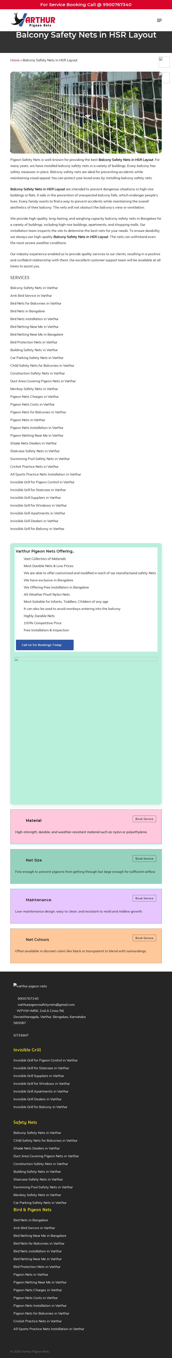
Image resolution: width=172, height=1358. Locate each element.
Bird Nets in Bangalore (27, 311)
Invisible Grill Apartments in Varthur (37, 513)
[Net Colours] (85, 946)
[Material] (85, 827)
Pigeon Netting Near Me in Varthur (36, 435)
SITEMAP (21, 1035)
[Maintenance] (85, 906)
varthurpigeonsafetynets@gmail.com (46, 1004)
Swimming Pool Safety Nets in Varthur (40, 459)
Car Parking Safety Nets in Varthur (36, 358)
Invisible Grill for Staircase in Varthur (38, 490)
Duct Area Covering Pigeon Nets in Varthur (43, 381)
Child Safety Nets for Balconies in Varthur (42, 365)
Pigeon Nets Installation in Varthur (36, 428)
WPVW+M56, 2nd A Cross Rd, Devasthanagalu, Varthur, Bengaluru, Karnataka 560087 (49, 1017)
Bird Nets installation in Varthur (34, 319)
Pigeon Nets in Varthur (27, 420)
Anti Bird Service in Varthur (31, 295)
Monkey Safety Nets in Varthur (34, 389)
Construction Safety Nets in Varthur (37, 373)
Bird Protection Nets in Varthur (33, 342)
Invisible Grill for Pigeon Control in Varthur (42, 482)
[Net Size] (85, 866)
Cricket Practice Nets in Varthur (34, 466)
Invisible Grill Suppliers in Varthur (35, 497)
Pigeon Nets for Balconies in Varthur (38, 412)
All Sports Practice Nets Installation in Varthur (45, 474)
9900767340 (28, 998)
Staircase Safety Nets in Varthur (35, 451)
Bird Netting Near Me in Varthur (34, 326)
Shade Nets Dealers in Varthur (33, 443)
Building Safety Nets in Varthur (34, 350)
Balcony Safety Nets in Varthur (34, 288)
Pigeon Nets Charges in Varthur (34, 396)
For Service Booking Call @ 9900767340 (86, 4)
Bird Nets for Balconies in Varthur (35, 303)
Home (15, 60)
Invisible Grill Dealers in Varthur (34, 521)
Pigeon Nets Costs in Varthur (32, 404)
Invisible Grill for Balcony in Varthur (37, 529)
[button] (159, 20)
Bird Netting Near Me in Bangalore (36, 334)
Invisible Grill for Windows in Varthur (38, 505)
